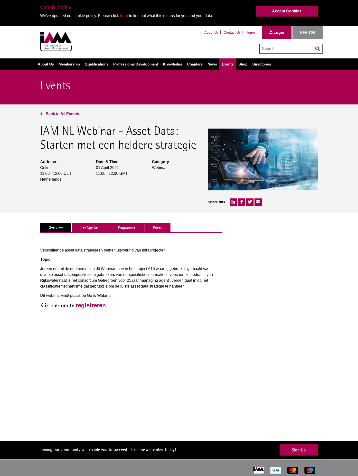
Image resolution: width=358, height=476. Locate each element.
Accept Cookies (286, 11)
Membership (69, 64)
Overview (56, 227)
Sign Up (299, 449)
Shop (242, 64)
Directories (261, 64)
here (124, 16)
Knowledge (172, 64)
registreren (91, 305)
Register (307, 32)
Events (228, 64)
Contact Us (232, 32)
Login (278, 32)
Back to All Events (62, 114)
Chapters (195, 64)
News (212, 64)
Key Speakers (90, 227)
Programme (126, 227)
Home (250, 32)
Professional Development (135, 64)
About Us (211, 32)
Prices (157, 227)
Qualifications (96, 64)
